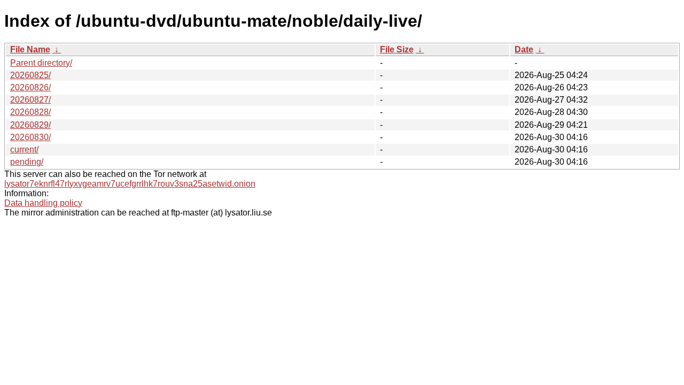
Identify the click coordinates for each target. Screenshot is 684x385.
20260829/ (30, 124)
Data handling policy (43, 202)
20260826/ (30, 87)
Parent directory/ (41, 62)
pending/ (26, 161)
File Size (397, 49)
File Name (30, 49)
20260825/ (30, 75)
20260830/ (30, 137)
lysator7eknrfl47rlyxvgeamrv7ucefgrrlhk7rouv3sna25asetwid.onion (129, 183)
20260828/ (30, 112)
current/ (24, 149)
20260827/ (30, 99)
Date (524, 49)
